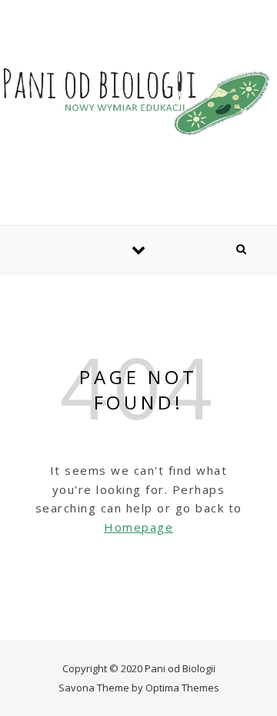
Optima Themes (182, 687)
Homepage (138, 527)
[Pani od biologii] (138, 101)
